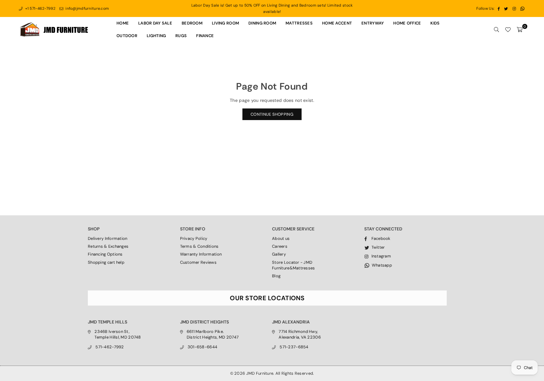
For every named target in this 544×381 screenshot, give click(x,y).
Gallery (279, 254)
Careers (279, 246)
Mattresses (299, 23)
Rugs (181, 35)
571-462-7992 (109, 347)
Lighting (156, 35)
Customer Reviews (198, 262)
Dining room (262, 23)
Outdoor (126, 35)
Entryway (372, 23)
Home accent (337, 23)
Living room (225, 23)
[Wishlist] (507, 29)
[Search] (496, 29)
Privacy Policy (193, 238)
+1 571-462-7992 (39, 8)
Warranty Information (201, 254)
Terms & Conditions (199, 246)
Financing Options (105, 254)
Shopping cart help (106, 262)
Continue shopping (272, 114)
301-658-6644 (202, 347)
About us (281, 238)
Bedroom (192, 23)
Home (122, 23)
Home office (407, 23)
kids (434, 23)
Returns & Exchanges (108, 246)
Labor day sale (155, 23)
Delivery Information (108, 238)
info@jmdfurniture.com (87, 8)
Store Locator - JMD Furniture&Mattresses (293, 265)
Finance (205, 35)
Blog (276, 276)
